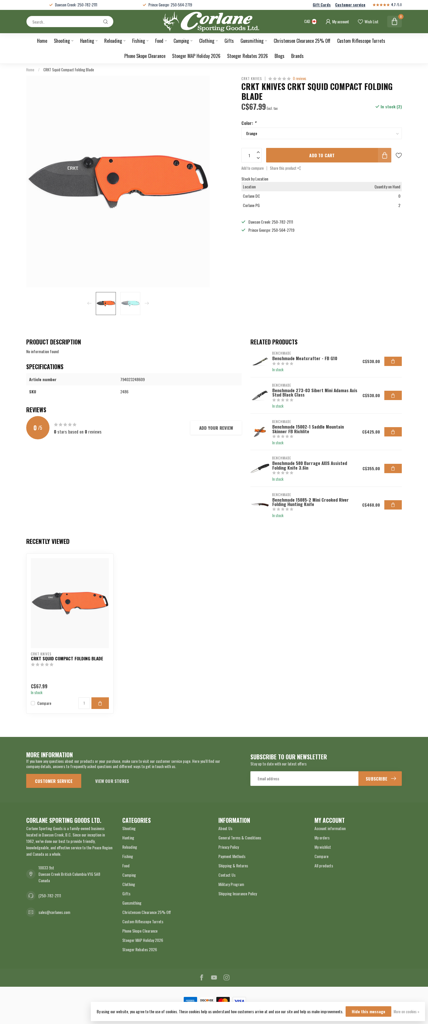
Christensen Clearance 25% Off (302, 40)
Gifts (229, 40)
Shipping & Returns (233, 865)
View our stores (112, 781)
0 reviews (299, 78)
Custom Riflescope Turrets (361, 40)
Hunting (87, 40)
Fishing (138, 40)
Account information (330, 828)
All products (323, 865)
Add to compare (252, 168)
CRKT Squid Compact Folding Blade (68, 69)
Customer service (350, 5)
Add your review (216, 428)
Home (42, 40)
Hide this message (368, 1011)
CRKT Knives (251, 78)
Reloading (113, 40)
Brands (297, 55)
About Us (225, 828)
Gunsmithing (251, 40)
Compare (44, 703)
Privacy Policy (228, 847)
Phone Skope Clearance (144, 55)
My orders (322, 837)
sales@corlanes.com (54, 912)
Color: (248, 123)
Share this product (283, 168)
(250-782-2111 (49, 895)
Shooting (62, 40)
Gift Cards (322, 5)
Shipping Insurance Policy (237, 893)
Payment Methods (231, 856)
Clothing (206, 40)
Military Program (231, 884)
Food (159, 40)
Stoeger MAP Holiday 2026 (196, 55)
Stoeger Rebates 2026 (247, 55)
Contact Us (227, 875)
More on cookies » (406, 1011)
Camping (181, 40)
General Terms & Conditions (239, 837)
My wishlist (322, 847)
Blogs (279, 55)
